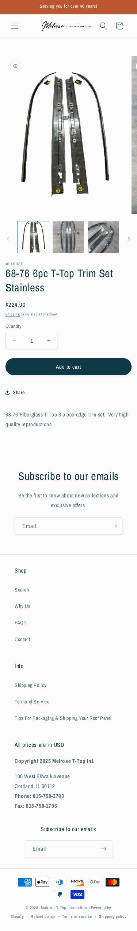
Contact (22, 639)
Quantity (13, 326)
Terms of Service (32, 701)
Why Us (23, 606)
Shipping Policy (31, 685)
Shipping (12, 314)
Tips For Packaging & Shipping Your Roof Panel (63, 718)
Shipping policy (113, 916)
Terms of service (77, 916)
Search (22, 589)
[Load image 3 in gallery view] (103, 236)
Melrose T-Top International (65, 907)
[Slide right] (129, 239)
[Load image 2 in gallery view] (68, 236)
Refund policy (43, 916)
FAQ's (21, 622)
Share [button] (19, 392)
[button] (15, 26)
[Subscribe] (114, 526)
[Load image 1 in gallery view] (33, 236)
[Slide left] (8, 239)
